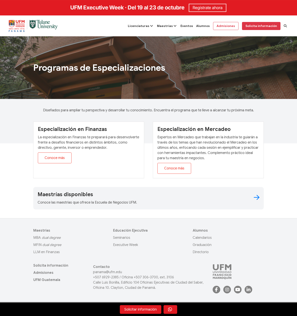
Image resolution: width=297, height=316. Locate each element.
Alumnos (200, 230)
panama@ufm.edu (107, 272)
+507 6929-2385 (106, 277)
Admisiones (43, 273)
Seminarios (121, 238)
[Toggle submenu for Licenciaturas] (151, 26)
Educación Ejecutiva (130, 230)
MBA (47, 238)
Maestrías (41, 230)
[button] (285, 26)
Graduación (202, 245)
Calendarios (202, 238)
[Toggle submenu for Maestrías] (175, 26)
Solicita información (50, 265)
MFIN (47, 245)
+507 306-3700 (146, 277)
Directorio (201, 252)
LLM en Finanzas (46, 252)
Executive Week (125, 245)
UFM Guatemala (46, 280)
